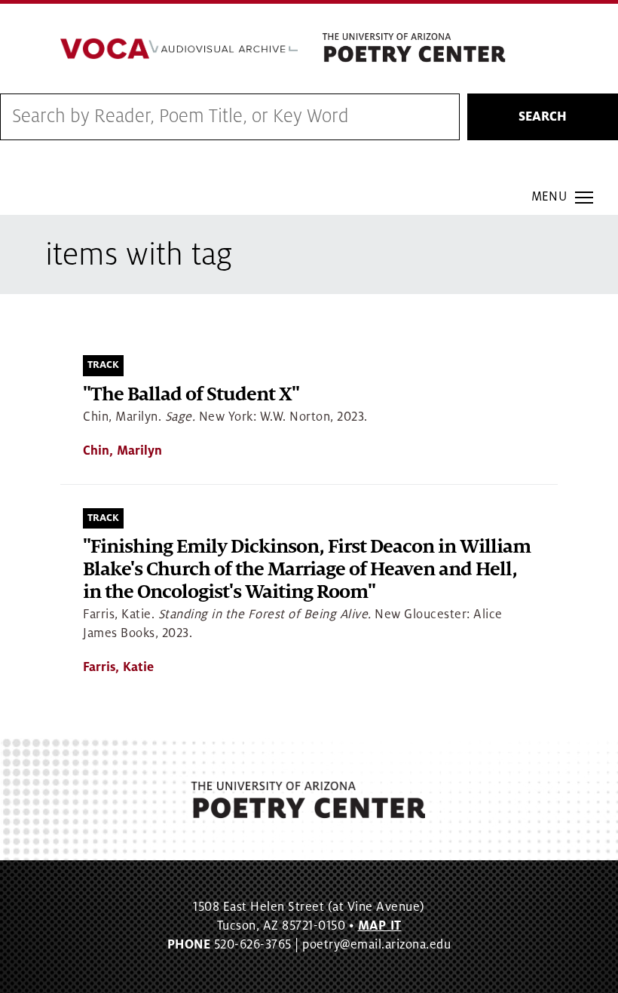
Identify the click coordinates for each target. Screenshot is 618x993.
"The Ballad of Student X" (191, 395)
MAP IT (380, 926)
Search (543, 117)
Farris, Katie (118, 667)
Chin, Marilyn (122, 451)
